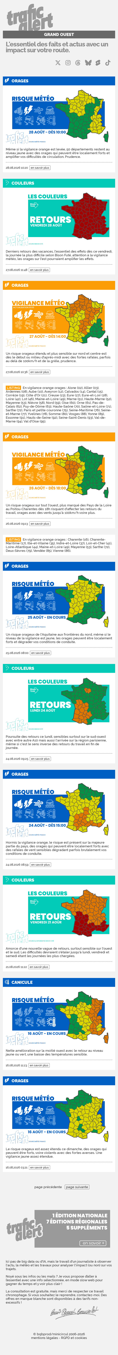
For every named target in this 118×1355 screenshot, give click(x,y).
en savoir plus (40, 167)
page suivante (77, 1187)
